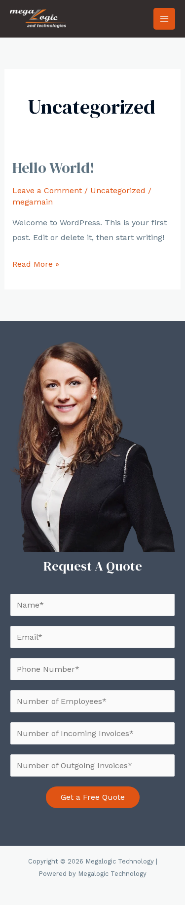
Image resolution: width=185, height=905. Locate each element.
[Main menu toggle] (164, 19)
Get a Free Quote (93, 797)
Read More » (35, 265)
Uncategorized (118, 190)
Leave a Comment (47, 190)
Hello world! (53, 168)
